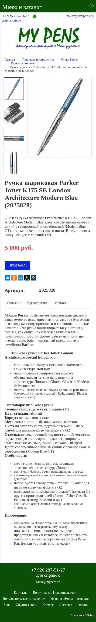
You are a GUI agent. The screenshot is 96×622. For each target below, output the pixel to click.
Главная (10, 59)
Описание (14, 303)
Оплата (83, 605)
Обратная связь (26, 605)
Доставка (65, 605)
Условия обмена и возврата (69, 598)
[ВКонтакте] (7, 277)
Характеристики (38, 303)
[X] (27, 277)
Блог (7, 605)
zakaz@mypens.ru (80, 16)
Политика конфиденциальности (55, 592)
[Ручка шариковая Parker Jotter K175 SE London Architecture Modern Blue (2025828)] (59, 117)
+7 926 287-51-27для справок (15, 18)
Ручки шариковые (22, 63)
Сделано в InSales (82, 615)
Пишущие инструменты (38, 59)
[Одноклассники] (14, 277)
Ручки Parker (69, 59)
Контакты (20, 592)
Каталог (48, 605)
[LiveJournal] (33, 277)
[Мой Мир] (20, 277)
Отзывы (60, 303)
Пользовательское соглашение (24, 598)
